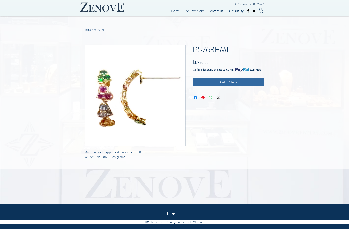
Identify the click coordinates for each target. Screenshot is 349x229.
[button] (261, 10)
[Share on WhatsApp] (210, 97)
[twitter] (254, 11)
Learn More (255, 69)
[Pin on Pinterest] (203, 97)
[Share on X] (218, 97)
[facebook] (248, 11)
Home (88, 30)
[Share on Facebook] (195, 97)
